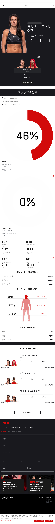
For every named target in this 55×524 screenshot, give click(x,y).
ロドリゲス (24, 355)
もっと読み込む (27, 412)
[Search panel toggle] (53, 5)
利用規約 (48, 499)
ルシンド (34, 373)
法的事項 (48, 497)
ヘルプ (41, 497)
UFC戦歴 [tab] (14, 431)
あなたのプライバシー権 (6, 520)
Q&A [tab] (19, 431)
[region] (27, 519)
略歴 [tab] (9, 431)
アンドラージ (25, 391)
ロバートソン (36, 355)
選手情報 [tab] (3, 431)
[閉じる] (52, 515)
